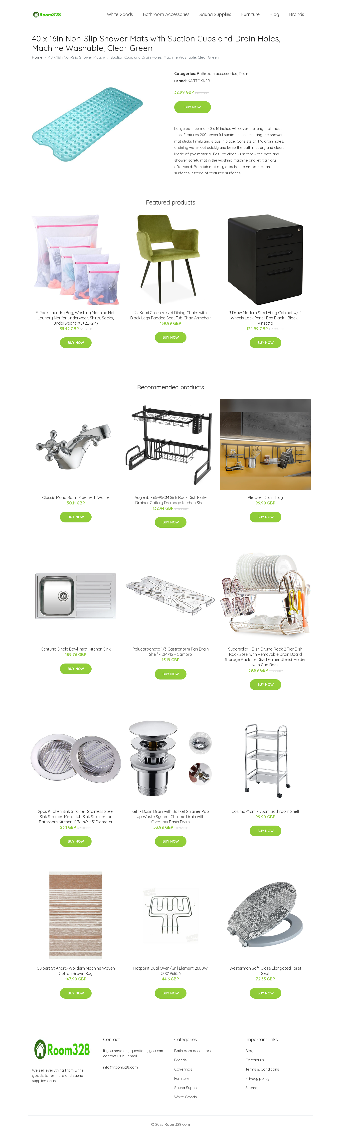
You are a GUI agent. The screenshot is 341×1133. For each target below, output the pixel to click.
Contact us (254, 1060)
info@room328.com (120, 1067)
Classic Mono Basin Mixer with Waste (75, 497)
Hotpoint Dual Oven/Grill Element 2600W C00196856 (170, 971)
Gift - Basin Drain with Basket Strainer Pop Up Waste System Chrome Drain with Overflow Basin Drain (170, 816)
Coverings (183, 1069)
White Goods (120, 14)
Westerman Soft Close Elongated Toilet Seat (265, 971)
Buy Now (192, 107)
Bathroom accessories (217, 73)
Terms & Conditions (262, 1069)
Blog (274, 14)
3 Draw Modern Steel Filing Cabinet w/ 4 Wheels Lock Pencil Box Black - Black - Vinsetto (265, 318)
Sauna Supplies (215, 14)
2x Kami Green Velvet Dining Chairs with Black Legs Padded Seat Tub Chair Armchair (170, 315)
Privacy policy (257, 1078)
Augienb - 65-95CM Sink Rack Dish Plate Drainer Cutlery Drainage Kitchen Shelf (170, 500)
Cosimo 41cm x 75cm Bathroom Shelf (265, 811)
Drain (243, 73)
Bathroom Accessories (166, 14)
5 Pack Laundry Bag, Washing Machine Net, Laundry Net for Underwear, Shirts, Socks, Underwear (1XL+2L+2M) (75, 318)
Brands (296, 14)
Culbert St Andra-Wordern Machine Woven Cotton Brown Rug (76, 971)
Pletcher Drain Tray (265, 497)
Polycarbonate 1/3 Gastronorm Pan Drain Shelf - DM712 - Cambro (171, 652)
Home (37, 57)
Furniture (250, 14)
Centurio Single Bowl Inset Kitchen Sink (76, 649)
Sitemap (252, 1087)
